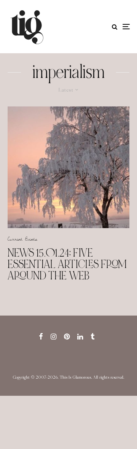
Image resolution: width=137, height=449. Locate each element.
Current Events (22, 238)
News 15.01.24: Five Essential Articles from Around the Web (67, 264)
